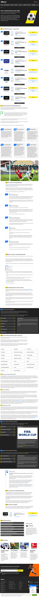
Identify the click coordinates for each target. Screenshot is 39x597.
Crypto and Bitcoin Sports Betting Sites (12, 584)
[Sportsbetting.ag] (6, 61)
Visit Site (33, 32)
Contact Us (20, 589)
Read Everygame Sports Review (33, 54)
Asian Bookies (11, 587)
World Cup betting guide (23, 445)
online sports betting (10, 184)
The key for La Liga (20, 400)
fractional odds (15, 263)
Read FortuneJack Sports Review (33, 81)
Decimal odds (29, 289)
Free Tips (20, 581)
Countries (15, 4)
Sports (20, 4)
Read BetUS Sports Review (33, 72)
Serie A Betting (24, 550)
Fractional (32, 587)
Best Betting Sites (6, 4)
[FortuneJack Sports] (6, 79)
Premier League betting (10, 375)
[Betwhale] (6, 33)
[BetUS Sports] (6, 70)
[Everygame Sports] (6, 51)
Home (2, 4)
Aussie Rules (26, 482)
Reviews (28, 4)
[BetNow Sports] (6, 88)
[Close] (38, 593)
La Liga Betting (14, 550)
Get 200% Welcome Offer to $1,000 (21, 70)
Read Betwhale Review (33, 34)
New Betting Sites (11, 582)
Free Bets (11, 4)
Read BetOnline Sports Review (33, 44)
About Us (20, 588)
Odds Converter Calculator (21, 583)
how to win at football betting (24, 452)
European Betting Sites (12, 586)
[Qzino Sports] (6, 98)
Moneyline (32, 590)
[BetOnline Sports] (6, 42)
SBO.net (17, 572)
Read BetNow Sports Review (33, 90)
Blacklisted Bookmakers (12, 588)
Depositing (33, 4)
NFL (22, 482)
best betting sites (14, 314)
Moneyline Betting (20, 587)
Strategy (25, 4)
